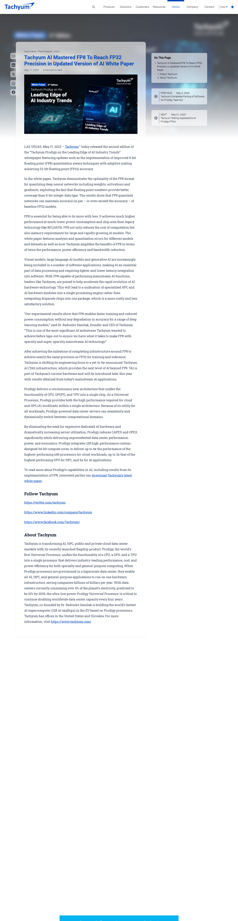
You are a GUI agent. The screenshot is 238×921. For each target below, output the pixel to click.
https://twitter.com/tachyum (45, 502)
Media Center (30, 51)
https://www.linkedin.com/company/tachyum (58, 512)
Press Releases (45, 51)
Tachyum (72, 147)
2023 (56, 51)
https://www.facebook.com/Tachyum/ (52, 522)
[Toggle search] (93, 6)
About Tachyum (168, 77)
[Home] (19, 7)
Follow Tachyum (168, 74)
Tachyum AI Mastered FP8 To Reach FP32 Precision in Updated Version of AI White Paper (179, 66)
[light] (232, 7)
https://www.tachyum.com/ (71, 621)
